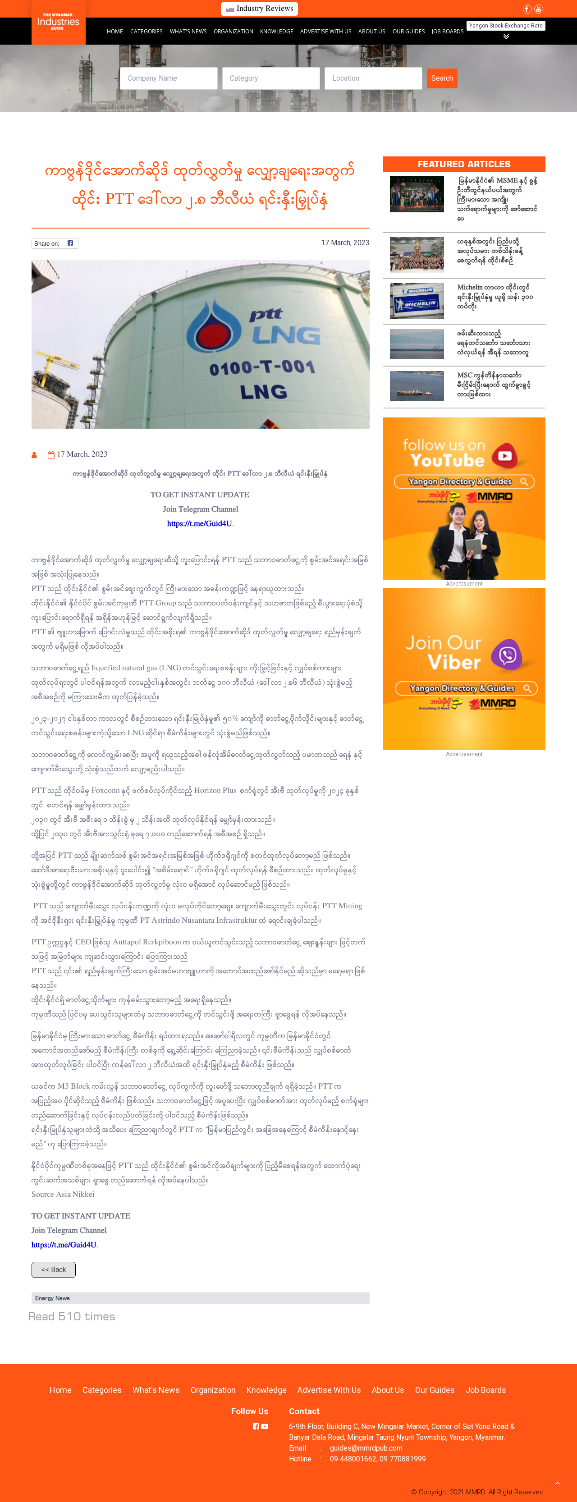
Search (442, 78)
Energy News (52, 1298)
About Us (371, 31)
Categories (146, 31)
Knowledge (277, 31)
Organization (234, 31)
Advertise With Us (326, 31)
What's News (189, 31)
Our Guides (409, 31)
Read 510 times (72, 1316)
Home (115, 31)
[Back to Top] (558, 1483)
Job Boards (448, 31)
